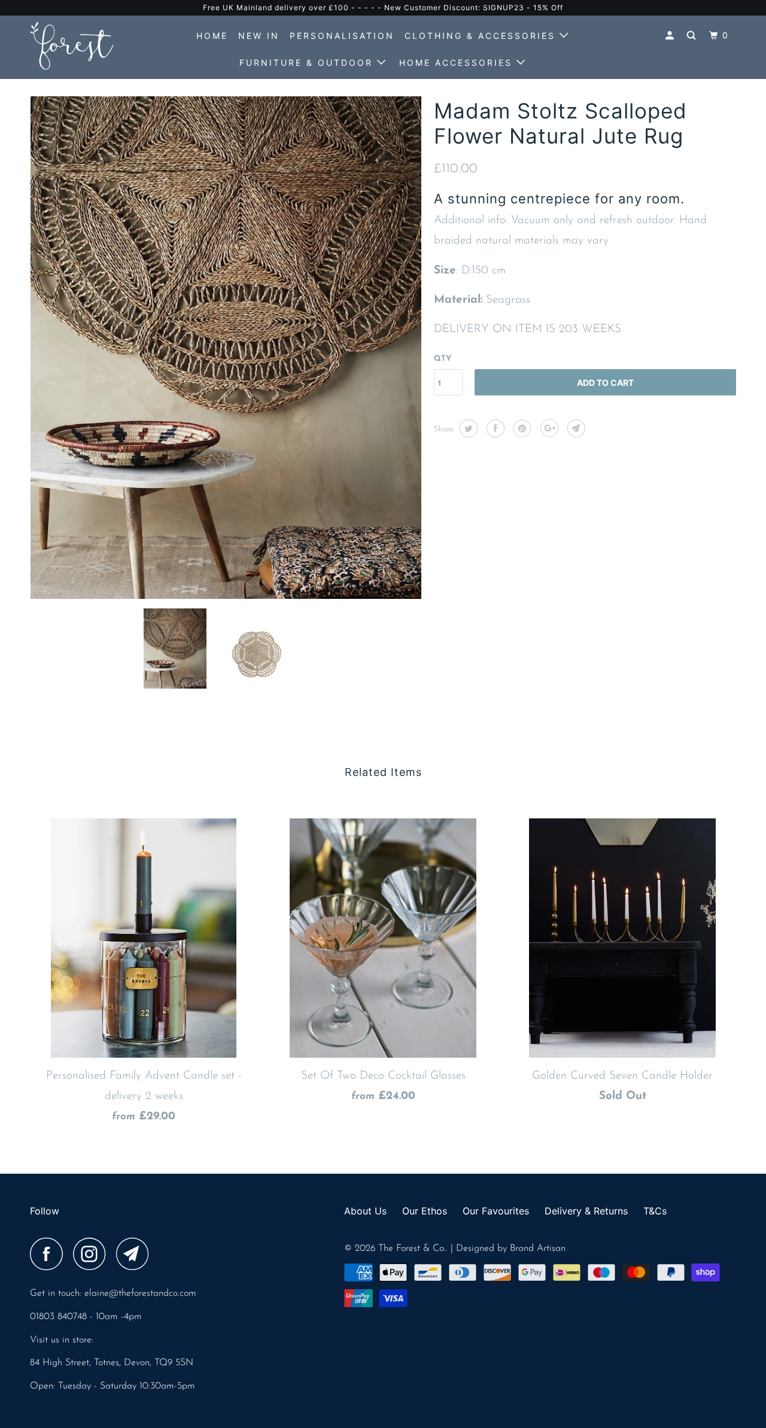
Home (212, 36)
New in (258, 36)
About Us (365, 1211)
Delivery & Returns (586, 1211)
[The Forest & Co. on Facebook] (49, 1254)
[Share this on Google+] (547, 428)
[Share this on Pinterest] (520, 428)
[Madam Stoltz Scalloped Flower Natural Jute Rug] (226, 347)
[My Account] (671, 35)
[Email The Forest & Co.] (136, 1254)
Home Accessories (457, 62)
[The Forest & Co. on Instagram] (93, 1254)
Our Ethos (424, 1211)
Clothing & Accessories (482, 36)
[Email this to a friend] (574, 428)
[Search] (693, 35)
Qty (442, 359)
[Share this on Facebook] (494, 428)
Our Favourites (496, 1211)
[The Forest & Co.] (91, 46)
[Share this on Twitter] (467, 428)
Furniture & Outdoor (308, 62)
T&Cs (655, 1211)
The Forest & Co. (412, 1248)
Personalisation (342, 36)
